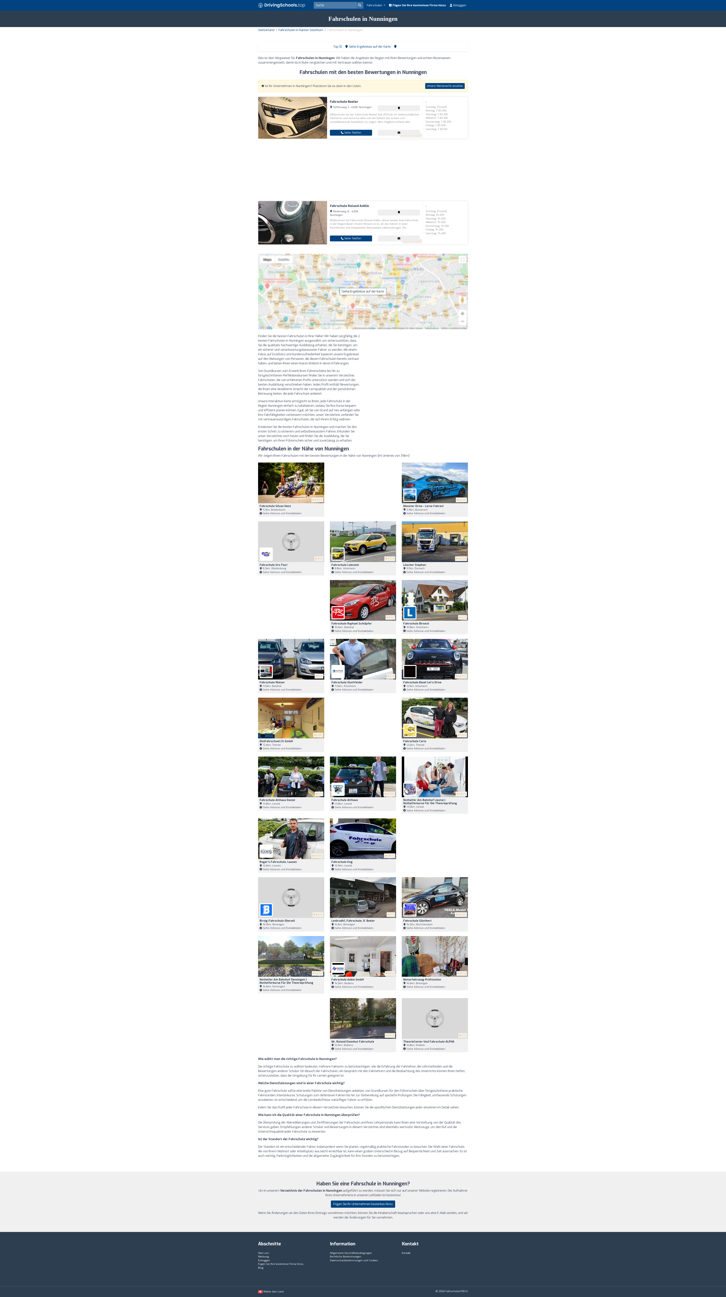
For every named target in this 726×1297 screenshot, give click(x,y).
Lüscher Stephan (414, 565)
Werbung (263, 1256)
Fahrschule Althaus (344, 800)
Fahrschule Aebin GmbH (347, 979)
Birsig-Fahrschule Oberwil (277, 921)
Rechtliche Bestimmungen (345, 1256)
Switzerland (266, 30)
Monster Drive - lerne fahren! (423, 506)
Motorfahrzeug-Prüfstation (422, 979)
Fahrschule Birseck (416, 623)
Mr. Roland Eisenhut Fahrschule (352, 1042)
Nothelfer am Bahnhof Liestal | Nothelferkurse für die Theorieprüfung (430, 801)
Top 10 (337, 47)
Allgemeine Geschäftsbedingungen (351, 1253)
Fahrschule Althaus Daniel (277, 800)
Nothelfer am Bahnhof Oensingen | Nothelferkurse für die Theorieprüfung (286, 981)
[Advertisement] (363, 169)
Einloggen (459, 5)
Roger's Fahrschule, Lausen (278, 862)
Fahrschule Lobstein (345, 565)
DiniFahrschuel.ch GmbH (276, 741)
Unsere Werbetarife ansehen (445, 86)
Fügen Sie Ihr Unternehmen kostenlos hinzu (363, 1204)
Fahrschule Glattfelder (347, 682)
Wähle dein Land (273, 1291)
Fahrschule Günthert (417, 921)
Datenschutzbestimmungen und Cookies (354, 1260)
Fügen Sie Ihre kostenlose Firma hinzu (419, 5)
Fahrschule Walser (272, 682)
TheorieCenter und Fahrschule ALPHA (428, 1042)
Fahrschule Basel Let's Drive (422, 682)
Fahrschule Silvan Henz (275, 506)
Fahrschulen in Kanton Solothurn (300, 30)
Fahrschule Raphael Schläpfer (351, 623)
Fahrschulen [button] (375, 5)
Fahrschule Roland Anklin (349, 206)
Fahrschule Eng (342, 862)
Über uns (263, 1253)
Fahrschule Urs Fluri (273, 565)
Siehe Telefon (352, 133)
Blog (260, 1267)
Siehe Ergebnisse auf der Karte (363, 291)
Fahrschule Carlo (414, 741)
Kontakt (406, 1253)
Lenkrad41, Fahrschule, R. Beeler (353, 921)
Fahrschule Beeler (344, 102)
